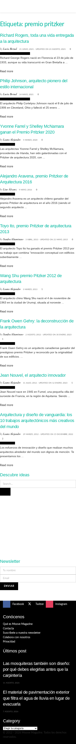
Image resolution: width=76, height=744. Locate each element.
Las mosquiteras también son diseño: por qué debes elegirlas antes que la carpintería (36, 669)
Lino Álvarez (10, 189)
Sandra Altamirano (13, 239)
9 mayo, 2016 (25, 190)
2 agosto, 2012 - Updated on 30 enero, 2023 (49, 335)
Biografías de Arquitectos (15, 53)
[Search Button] (71, 6)
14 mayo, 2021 (26, 94)
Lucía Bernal (10, 49)
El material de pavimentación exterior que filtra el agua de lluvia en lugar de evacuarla (36, 698)
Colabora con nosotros (16, 637)
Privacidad (9, 641)
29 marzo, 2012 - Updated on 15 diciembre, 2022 (48, 434)
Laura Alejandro (12, 139)
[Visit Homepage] (38, 6)
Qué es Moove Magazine (18, 624)
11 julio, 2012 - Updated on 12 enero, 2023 (45, 383)
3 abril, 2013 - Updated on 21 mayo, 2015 (47, 240)
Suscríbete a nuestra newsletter (22, 633)
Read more (6, 71)
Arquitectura (7, 144)
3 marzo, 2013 (30, 289)
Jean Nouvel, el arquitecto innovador (32, 375)
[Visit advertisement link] (38, 525)
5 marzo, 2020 (30, 140)
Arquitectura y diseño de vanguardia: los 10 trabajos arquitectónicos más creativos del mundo (37, 420)
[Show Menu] (4, 6)
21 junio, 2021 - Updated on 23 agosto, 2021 (42, 49)
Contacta (8, 628)
